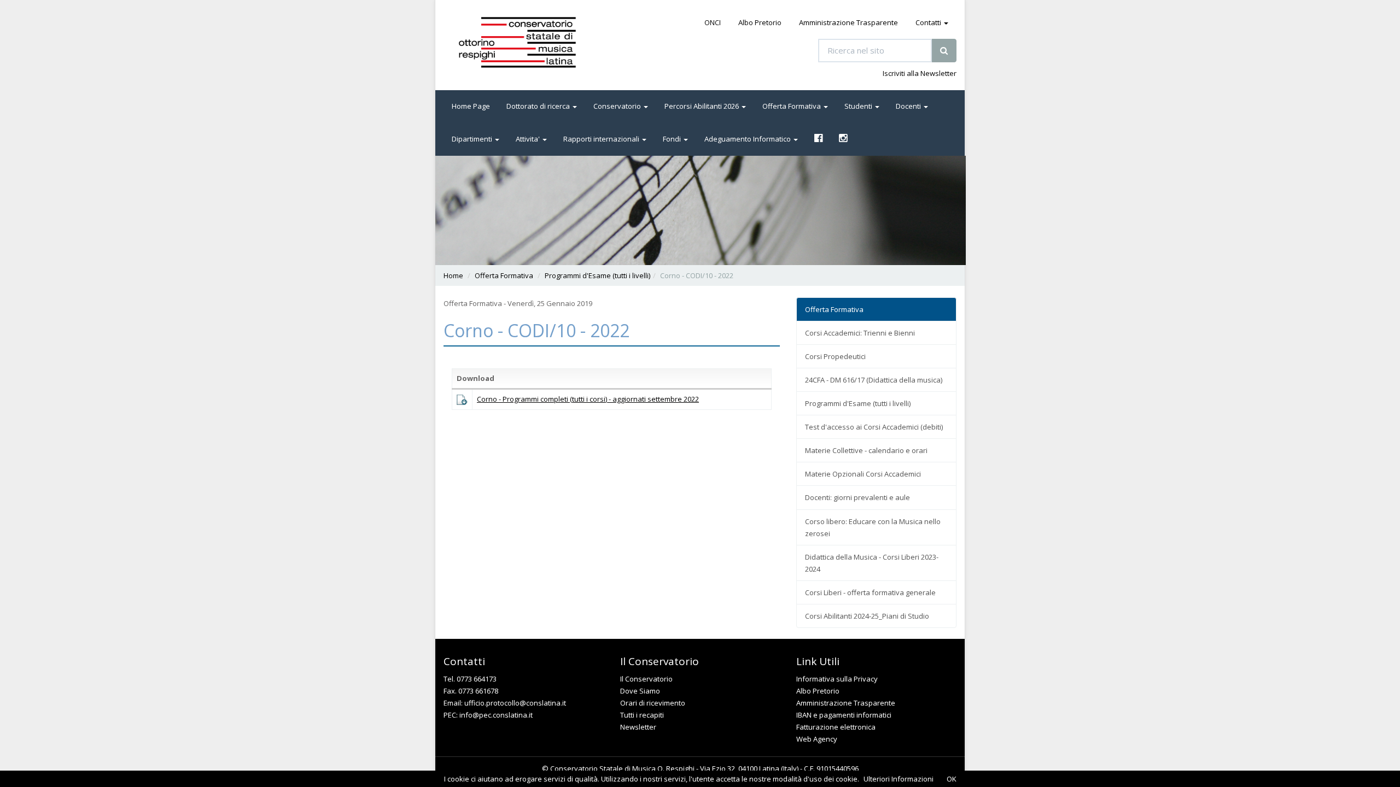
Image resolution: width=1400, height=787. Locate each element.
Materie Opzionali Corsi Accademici (863, 474)
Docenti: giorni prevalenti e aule (857, 497)
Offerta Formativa (504, 275)
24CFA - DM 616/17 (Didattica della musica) (873, 380)
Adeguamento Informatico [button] (748, 139)
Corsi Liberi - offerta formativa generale (870, 592)
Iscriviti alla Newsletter (919, 73)
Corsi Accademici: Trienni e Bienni (860, 333)
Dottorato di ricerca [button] (538, 106)
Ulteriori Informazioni (899, 779)
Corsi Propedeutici (835, 356)
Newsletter (638, 727)
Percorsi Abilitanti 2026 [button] (702, 106)
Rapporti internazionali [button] (602, 139)
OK (951, 779)
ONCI (712, 22)
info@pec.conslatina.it (496, 715)
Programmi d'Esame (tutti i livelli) (597, 275)
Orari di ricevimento (652, 703)
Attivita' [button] (528, 139)
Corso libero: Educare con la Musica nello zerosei (873, 527)
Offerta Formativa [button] (792, 106)
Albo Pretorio (759, 22)
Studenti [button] (859, 106)
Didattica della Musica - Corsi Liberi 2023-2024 (871, 563)
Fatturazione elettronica (836, 727)
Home (453, 275)
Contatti (929, 22)
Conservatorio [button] (618, 106)
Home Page (471, 106)
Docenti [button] (909, 106)
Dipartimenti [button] (473, 139)
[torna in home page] (532, 42)
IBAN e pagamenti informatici (843, 715)
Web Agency (816, 739)
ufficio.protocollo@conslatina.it (515, 703)
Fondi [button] (672, 139)
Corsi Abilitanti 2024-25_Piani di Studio (867, 616)
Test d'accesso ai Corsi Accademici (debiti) (874, 427)
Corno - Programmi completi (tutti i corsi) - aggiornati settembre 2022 (588, 399)
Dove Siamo (640, 691)
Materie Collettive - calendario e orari (866, 450)
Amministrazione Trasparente (848, 22)
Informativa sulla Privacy (837, 679)
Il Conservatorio (646, 679)
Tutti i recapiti (642, 715)
